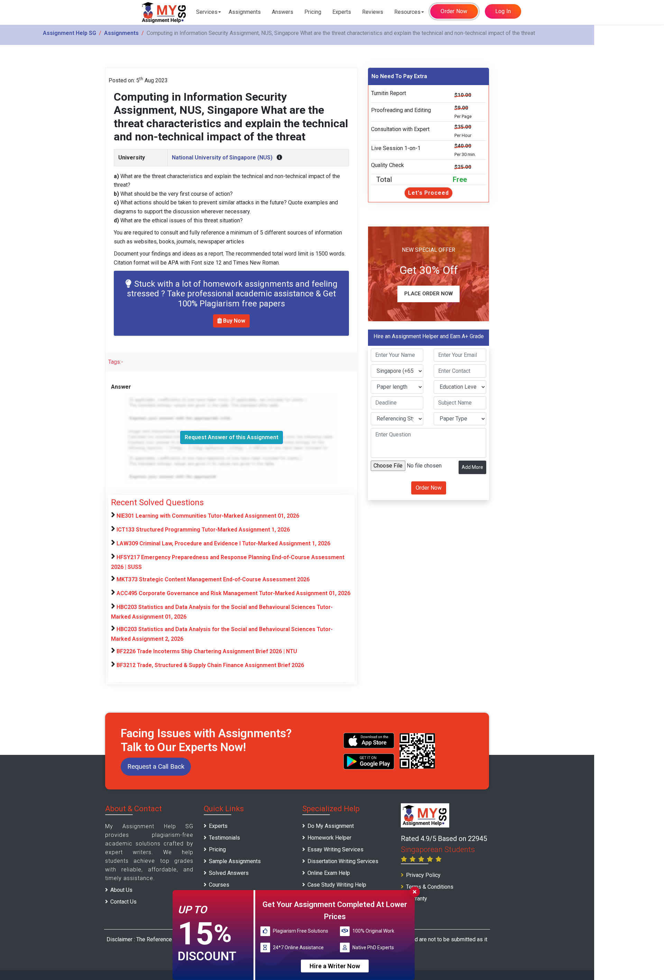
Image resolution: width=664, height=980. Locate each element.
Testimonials (224, 837)
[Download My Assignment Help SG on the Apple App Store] (369, 740)
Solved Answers (229, 873)
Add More (472, 467)
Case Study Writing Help (336, 884)
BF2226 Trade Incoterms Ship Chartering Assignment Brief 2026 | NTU (207, 651)
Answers (282, 12)
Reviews (372, 12)
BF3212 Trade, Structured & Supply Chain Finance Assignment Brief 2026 (210, 665)
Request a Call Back (155, 766)
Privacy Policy (423, 875)
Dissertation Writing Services (342, 861)
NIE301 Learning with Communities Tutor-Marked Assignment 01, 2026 (208, 515)
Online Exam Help (328, 873)
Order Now (454, 11)
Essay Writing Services (335, 849)
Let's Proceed (428, 192)
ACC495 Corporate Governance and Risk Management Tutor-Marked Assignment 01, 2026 (233, 593)
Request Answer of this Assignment (231, 437)
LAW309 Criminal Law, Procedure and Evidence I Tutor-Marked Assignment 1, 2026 (223, 543)
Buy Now (233, 320)
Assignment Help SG (69, 33)
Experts (341, 12)
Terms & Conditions (429, 887)
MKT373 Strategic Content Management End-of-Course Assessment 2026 (213, 579)
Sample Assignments (235, 861)
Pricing (312, 12)
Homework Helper (329, 837)
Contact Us (123, 901)
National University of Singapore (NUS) (222, 157)
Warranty (416, 898)
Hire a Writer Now (335, 965)
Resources (407, 12)
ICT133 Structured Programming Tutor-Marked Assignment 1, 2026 (203, 529)
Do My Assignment (330, 826)
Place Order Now (428, 293)
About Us (121, 890)
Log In (503, 11)
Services (207, 12)
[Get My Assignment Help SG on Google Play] (369, 761)
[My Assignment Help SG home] (164, 12)
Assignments (245, 12)
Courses (219, 884)
